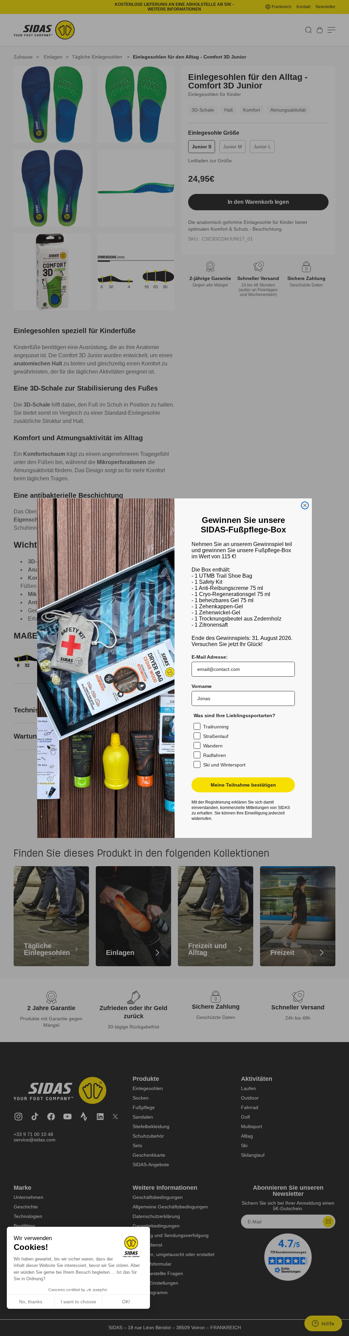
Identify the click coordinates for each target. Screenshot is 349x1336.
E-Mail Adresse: (210, 657)
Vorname (202, 686)
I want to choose (78, 1301)
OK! (126, 1301)
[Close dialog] (304, 505)
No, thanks (30, 1301)
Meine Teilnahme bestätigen (243, 785)
